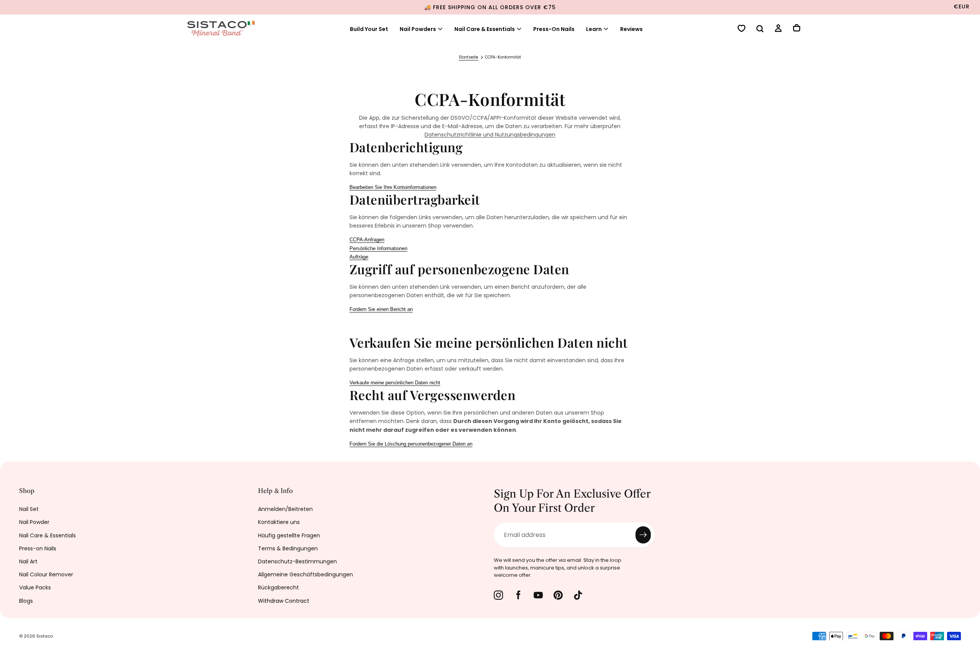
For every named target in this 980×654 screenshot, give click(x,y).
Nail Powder (34, 522)
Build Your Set (369, 29)
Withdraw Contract (283, 600)
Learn (594, 29)
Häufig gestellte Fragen (289, 535)
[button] (759, 29)
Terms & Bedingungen (288, 548)
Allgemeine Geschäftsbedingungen (305, 574)
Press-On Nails (554, 29)
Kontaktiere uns (279, 522)
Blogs (26, 600)
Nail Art (28, 561)
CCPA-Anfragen (367, 239)
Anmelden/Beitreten (285, 509)
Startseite (468, 57)
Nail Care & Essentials (484, 29)
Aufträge (359, 257)
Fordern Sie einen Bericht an (381, 309)
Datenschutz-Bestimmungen (297, 561)
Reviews (631, 29)
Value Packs (35, 587)
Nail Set (29, 509)
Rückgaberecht (278, 587)
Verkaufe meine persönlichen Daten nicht (395, 383)
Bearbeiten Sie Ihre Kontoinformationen (393, 187)
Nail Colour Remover (46, 574)
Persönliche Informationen (378, 248)
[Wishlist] (741, 29)
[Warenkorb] (796, 28)
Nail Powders (418, 29)
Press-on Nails (37, 548)
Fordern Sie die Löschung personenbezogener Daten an (411, 444)
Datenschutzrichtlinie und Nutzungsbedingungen (490, 134)
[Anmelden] (778, 29)
